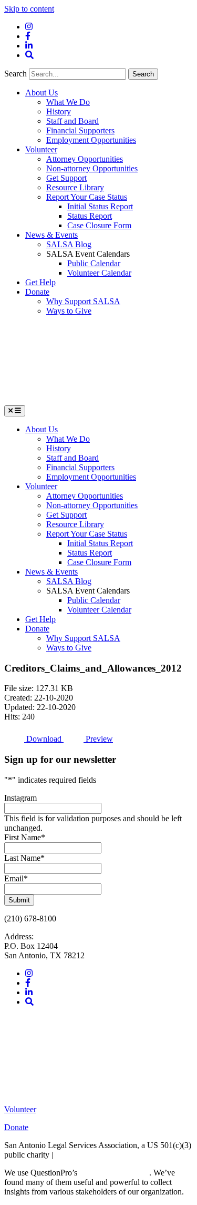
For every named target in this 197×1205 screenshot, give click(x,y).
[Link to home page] (83, 400)
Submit (19, 900)
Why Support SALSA (83, 301)
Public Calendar (93, 263)
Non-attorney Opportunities (92, 168)
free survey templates (114, 1172)
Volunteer (41, 149)
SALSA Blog (68, 244)
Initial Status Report (100, 206)
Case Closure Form (99, 225)
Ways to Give (68, 310)
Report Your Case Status (86, 196)
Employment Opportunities (91, 139)
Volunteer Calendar (99, 272)
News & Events (51, 234)
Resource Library (75, 187)
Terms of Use (77, 1154)
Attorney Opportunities (84, 158)
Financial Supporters (80, 130)
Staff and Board (72, 120)
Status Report (89, 215)
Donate (37, 291)
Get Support (66, 177)
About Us (41, 92)
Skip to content (29, 8)
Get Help (40, 282)
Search (16, 73)
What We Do (68, 102)
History (58, 111)
